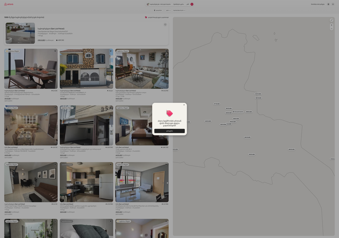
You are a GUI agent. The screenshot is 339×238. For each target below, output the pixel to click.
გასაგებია (169, 131)
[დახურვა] (184, 105)
